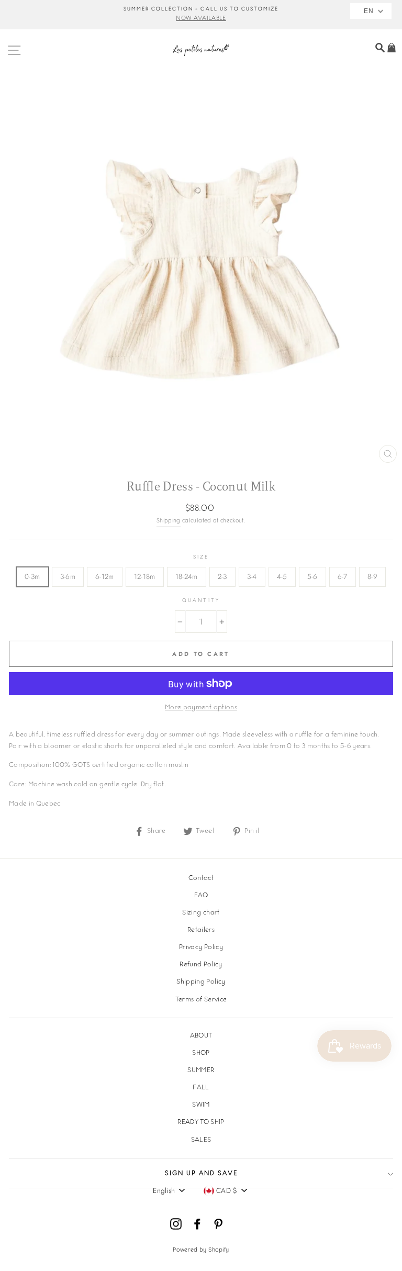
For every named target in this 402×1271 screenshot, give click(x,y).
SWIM (200, 1105)
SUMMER (200, 1070)
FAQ (201, 896)
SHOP (200, 1053)
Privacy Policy (201, 947)
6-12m (104, 576)
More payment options (201, 708)
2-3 (222, 576)
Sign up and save (201, 1174)
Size (201, 557)
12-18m (144, 576)
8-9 (372, 576)
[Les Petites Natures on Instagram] (176, 1224)
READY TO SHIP (200, 1122)
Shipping (169, 521)
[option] (201, 14)
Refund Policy (201, 965)
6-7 (343, 576)
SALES (201, 1140)
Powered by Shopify (201, 1250)
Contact (201, 878)
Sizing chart (200, 913)
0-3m (32, 576)
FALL (201, 1088)
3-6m (67, 576)
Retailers (201, 930)
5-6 (312, 576)
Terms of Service (201, 1000)
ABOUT (201, 1036)
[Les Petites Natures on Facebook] (197, 1224)
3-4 (252, 576)
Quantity (200, 600)
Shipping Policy (200, 982)
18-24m (186, 576)
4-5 (282, 576)
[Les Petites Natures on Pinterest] (218, 1224)
